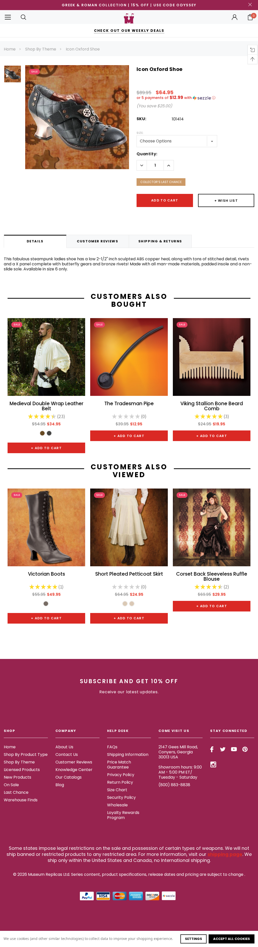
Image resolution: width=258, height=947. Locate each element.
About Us (64, 747)
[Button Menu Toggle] (8, 17)
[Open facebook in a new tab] (212, 749)
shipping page (225, 854)
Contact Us (66, 754)
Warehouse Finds (21, 800)
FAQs (112, 747)
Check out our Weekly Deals (129, 30)
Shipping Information (127, 754)
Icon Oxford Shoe (83, 49)
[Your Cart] (250, 17)
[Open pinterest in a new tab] (245, 749)
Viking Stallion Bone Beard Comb (211, 406)
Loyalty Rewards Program (123, 815)
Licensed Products (22, 770)
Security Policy (121, 797)
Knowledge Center (73, 770)
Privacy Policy (120, 775)
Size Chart (117, 790)
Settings (193, 938)
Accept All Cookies (231, 938)
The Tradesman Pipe (129, 404)
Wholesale (117, 805)
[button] (195, 97)
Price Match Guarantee (119, 764)
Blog (59, 785)
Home (10, 49)
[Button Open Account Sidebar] (234, 17)
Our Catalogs (68, 777)
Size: (140, 133)
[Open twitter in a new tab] (223, 749)
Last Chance (16, 792)
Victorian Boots (46, 574)
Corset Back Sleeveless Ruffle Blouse (211, 577)
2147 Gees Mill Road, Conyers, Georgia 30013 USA (178, 752)
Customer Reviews (73, 762)
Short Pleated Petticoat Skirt (129, 574)
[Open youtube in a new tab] (234, 749)
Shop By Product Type (26, 754)
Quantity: (147, 154)
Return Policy (120, 782)
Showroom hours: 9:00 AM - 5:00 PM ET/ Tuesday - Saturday (180, 772)
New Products (17, 777)
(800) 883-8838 (174, 785)
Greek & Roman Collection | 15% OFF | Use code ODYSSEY (129, 5)
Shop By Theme (40, 49)
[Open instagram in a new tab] (213, 764)
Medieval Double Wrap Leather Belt (46, 406)
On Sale (11, 785)
